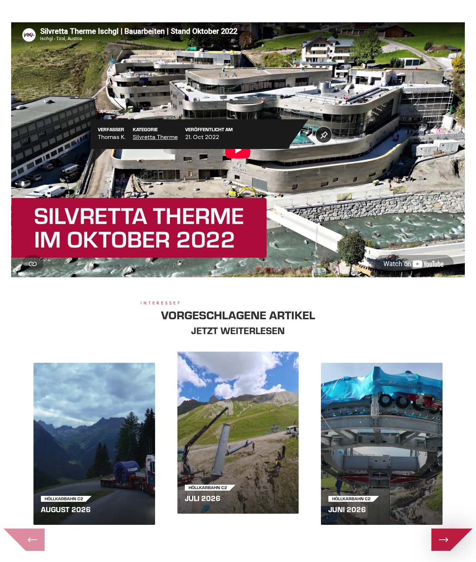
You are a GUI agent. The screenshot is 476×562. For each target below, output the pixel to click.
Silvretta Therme (155, 137)
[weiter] (451, 540)
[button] (324, 135)
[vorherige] (24, 540)
